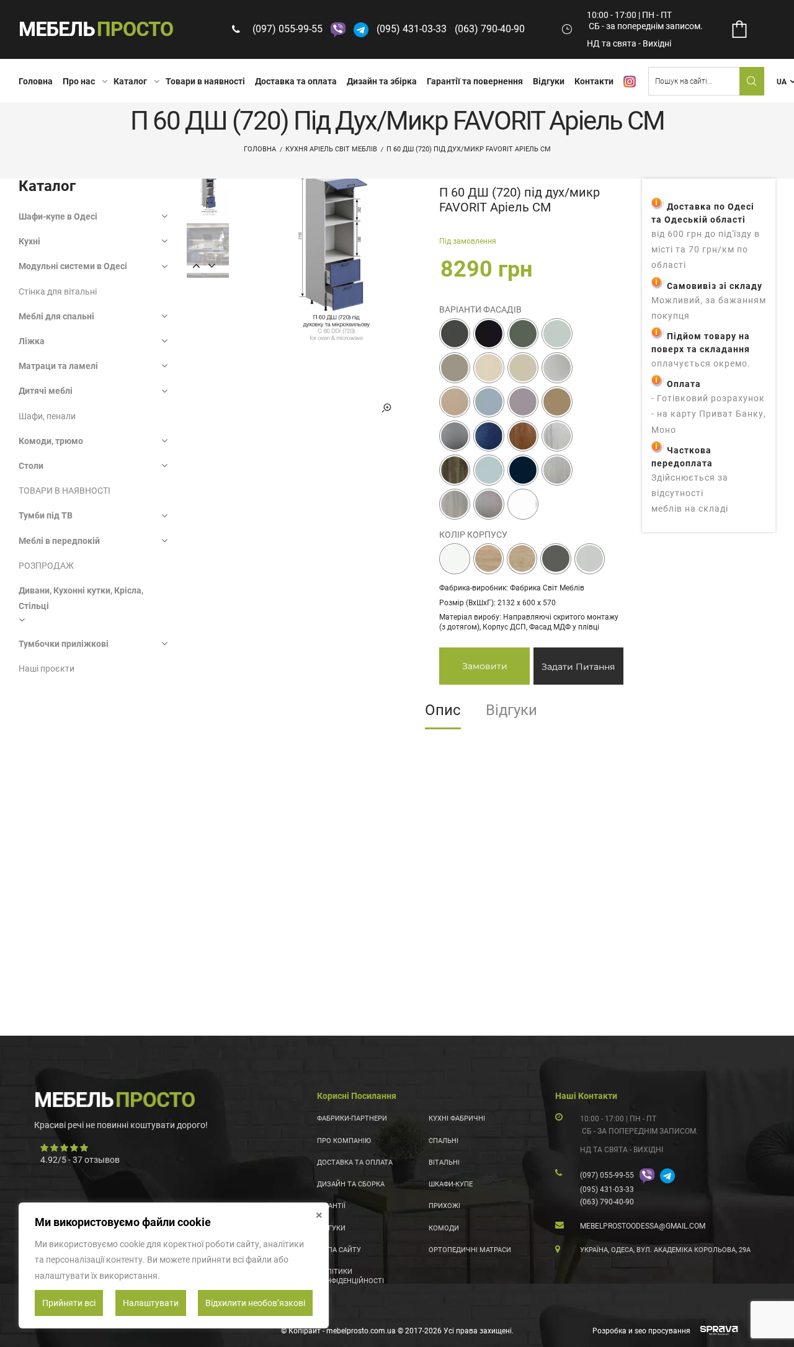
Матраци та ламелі (58, 366)
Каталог (130, 81)
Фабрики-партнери (352, 1118)
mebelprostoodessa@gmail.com (642, 1226)
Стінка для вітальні (58, 291)
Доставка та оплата (296, 81)
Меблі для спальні (56, 316)
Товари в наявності (205, 81)
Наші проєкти (46, 669)
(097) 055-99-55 (287, 29)
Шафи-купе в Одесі (58, 216)
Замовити (484, 666)
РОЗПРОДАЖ (46, 566)
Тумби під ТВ (46, 515)
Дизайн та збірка (382, 81)
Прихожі (444, 1206)
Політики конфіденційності (350, 1276)
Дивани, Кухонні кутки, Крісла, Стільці (81, 598)
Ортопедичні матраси (470, 1250)
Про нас (79, 81)
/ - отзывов (80, 1160)
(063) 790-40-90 (490, 29)
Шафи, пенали (47, 416)
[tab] (443, 714)
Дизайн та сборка (351, 1184)
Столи (31, 466)
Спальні (443, 1141)
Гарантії (331, 1206)
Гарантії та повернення (475, 81)
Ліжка (32, 341)
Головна (36, 81)
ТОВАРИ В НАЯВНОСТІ (64, 491)
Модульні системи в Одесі (73, 266)
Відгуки (548, 81)
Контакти (593, 81)
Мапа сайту (339, 1250)
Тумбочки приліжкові (64, 644)
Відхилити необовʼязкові (255, 1303)
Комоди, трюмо (51, 441)
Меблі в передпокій (59, 541)
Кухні (29, 241)
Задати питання (578, 666)
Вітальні (444, 1162)
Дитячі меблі (46, 391)
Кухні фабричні (457, 1118)
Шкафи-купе (451, 1184)
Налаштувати (151, 1303)
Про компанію (344, 1141)
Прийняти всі (69, 1303)
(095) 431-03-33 (412, 29)
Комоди (444, 1228)
